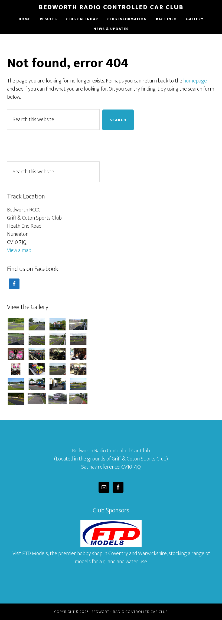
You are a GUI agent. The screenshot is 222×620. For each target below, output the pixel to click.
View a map (19, 250)
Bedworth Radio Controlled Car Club (111, 7)
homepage (195, 80)
